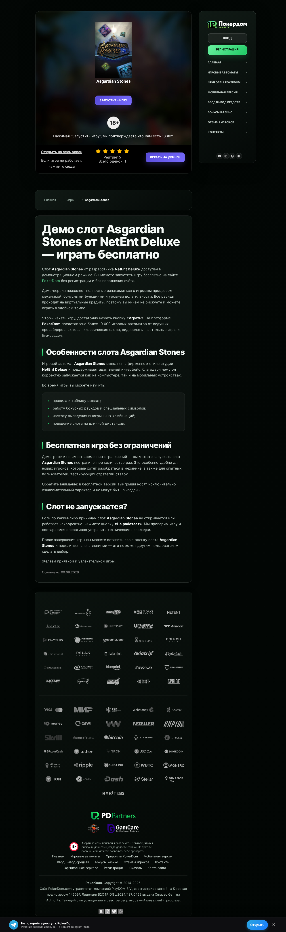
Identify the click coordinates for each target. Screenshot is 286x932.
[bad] (98, 151)
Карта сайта (157, 868)
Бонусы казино (220, 112)
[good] (119, 151)
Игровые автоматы (223, 72)
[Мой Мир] (120, 911)
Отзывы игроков (221, 122)
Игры (70, 200)
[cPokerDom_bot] (239, 156)
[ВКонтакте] (101, 911)
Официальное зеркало (81, 868)
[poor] (105, 151)
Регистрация (227, 49)
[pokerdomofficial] (232, 156)
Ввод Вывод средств (224, 102)
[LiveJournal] (127, 911)
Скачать (135, 868)
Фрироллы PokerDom (224, 82)
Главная (214, 62)
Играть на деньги (165, 157)
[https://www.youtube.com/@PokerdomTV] (219, 156)
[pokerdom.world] (226, 156)
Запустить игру (113, 100)
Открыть (257, 925)
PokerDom (51, 280)
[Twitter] (114, 911)
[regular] (112, 151)
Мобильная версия (223, 92)
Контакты (216, 132)
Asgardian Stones (97, 200)
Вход (227, 38)
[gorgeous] (126, 151)
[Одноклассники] (107, 911)
